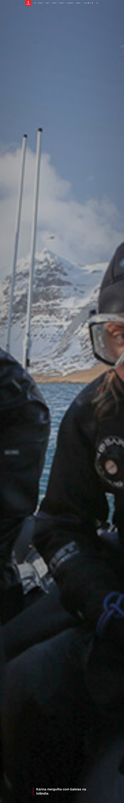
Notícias (40, 3)
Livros (47, 3)
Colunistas (70, 3)
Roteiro (54, 3)
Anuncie (78, 3)
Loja (35, 3)
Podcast (61, 3)
